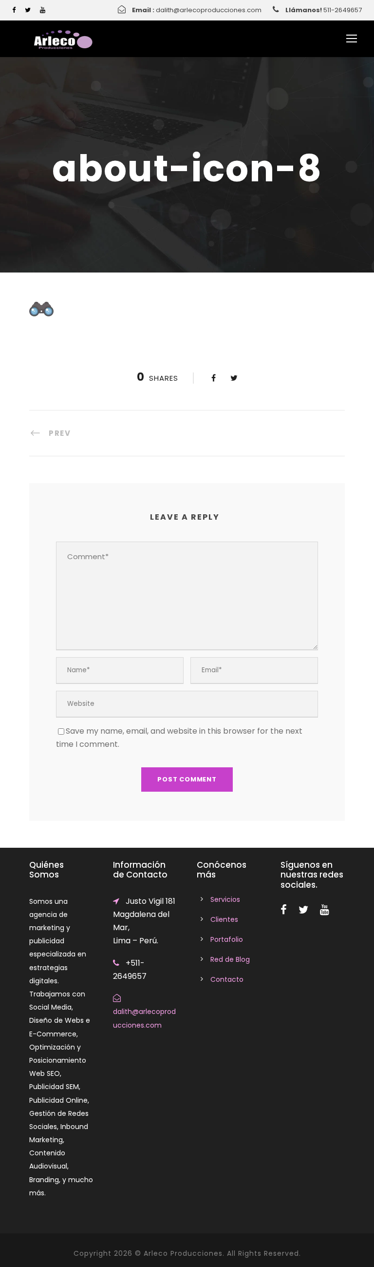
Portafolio (226, 939)
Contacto (226, 979)
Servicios (225, 899)
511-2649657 (342, 10)
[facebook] (14, 10)
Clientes (224, 919)
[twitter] (28, 10)
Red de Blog (230, 959)
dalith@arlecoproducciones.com (209, 10)
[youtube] (42, 10)
